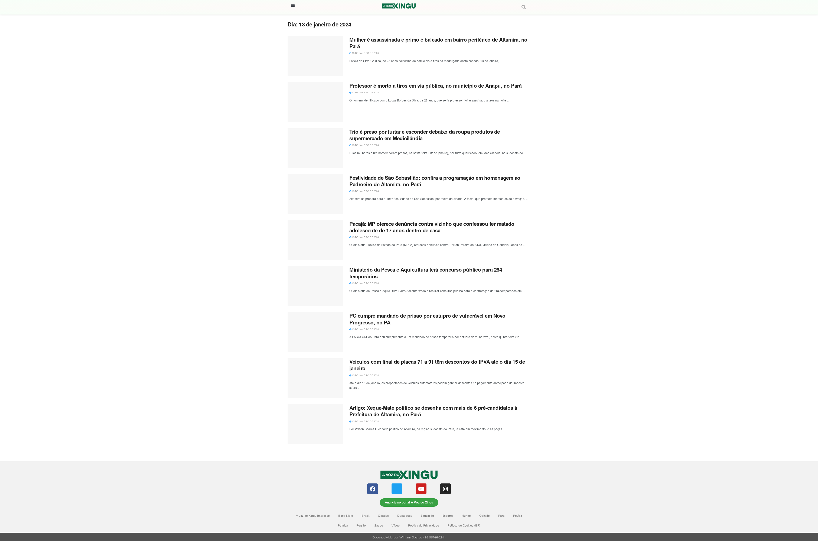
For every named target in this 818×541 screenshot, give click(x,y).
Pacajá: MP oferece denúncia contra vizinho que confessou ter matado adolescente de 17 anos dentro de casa (431, 227)
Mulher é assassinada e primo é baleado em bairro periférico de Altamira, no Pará (438, 43)
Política (343, 526)
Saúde (378, 526)
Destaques (404, 516)
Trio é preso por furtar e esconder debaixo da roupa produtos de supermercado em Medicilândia (424, 135)
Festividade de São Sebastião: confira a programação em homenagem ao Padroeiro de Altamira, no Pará (434, 181)
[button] (293, 5)
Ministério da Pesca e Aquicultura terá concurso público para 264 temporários (425, 273)
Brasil (365, 516)
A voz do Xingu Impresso (313, 516)
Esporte (447, 516)
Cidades (383, 516)
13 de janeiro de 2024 (365, 53)
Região (361, 526)
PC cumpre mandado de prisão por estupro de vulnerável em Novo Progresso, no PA (427, 319)
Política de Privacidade (423, 526)
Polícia (517, 516)
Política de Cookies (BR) (464, 526)
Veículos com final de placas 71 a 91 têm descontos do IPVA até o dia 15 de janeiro (437, 365)
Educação (427, 516)
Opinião (484, 516)
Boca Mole (345, 516)
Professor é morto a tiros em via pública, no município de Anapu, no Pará (435, 85)
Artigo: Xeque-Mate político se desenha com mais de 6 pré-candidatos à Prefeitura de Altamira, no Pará (433, 411)
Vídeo (396, 526)
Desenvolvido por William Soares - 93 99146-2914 (409, 537)
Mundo (466, 516)
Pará (501, 516)
